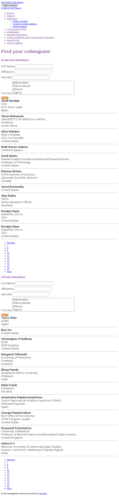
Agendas (12, 18)
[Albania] (43, 89)
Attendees (13, 32)
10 (8, 253)
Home (10, 13)
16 (8, 269)
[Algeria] (43, 92)
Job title (6, 77)
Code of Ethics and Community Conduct (30, 37)
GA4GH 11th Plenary (11, 8)
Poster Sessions (20, 26)
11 (8, 256)
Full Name (8, 66)
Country (6, 93)
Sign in (11, 16)
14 (8, 263)
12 (8, 258)
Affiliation (7, 71)
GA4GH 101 (13, 40)
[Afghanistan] (43, 82)
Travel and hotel (16, 29)
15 (8, 266)
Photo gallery (15, 43)
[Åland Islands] (43, 86)
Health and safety (17, 34)
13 (8, 261)
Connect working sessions (25, 24)
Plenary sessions (20, 21)
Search (4, 98)
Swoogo (43, 493)
